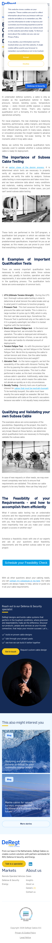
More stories (26, 823)
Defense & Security (36, 86)
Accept (26, 57)
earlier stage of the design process (26, 167)
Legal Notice (25, 937)
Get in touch (10, 651)
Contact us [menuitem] (31, 892)
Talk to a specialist (13, 864)
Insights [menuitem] (29, 880)
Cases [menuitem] (28, 876)
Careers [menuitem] (31, 888)
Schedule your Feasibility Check (26, 562)
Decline (26, 64)
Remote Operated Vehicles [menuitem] (13, 876)
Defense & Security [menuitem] (10, 880)
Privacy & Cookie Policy (25, 932)
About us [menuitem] (30, 884)
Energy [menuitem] (5, 884)
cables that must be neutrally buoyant (31, 388)
